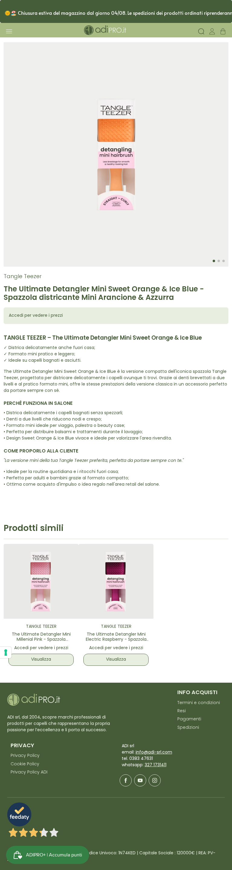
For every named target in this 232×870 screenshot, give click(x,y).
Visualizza (41, 659)
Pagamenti (189, 719)
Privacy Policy (25, 756)
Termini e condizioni (198, 703)
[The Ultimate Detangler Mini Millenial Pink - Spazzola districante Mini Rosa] (41, 581)
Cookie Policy (25, 764)
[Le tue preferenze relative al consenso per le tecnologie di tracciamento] (5, 652)
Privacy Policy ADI (29, 772)
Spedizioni (188, 728)
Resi (181, 711)
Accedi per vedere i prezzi (36, 315)
